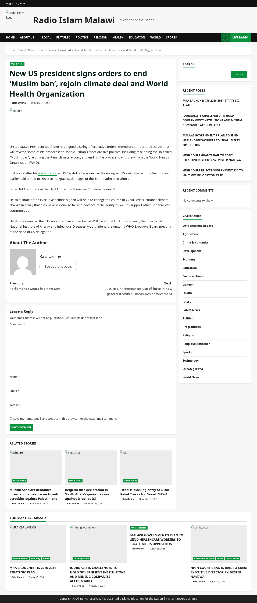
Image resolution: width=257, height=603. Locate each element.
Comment (17, 324)
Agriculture (191, 234)
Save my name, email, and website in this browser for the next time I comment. (65, 419)
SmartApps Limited (184, 599)
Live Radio (240, 37)
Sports (171, 37)
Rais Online (19, 102)
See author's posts (58, 266)
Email (14, 391)
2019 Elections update (198, 225)
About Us (27, 37)
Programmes (192, 327)
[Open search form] (217, 37)
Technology (191, 360)
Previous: (35, 286)
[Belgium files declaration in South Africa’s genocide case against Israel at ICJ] (91, 467)
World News (17, 63)
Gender (188, 285)
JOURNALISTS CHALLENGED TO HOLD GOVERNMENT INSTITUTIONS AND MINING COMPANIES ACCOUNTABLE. (212, 120)
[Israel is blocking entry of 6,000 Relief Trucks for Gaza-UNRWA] (146, 467)
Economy (189, 259)
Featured (63, 37)
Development (192, 251)
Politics (82, 37)
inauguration (47, 173)
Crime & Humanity (196, 242)
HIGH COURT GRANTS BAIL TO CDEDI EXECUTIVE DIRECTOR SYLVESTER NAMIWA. (219, 572)
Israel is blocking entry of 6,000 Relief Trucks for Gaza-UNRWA (144, 492)
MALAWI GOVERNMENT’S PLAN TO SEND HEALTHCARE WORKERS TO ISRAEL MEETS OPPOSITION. (211, 140)
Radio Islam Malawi (74, 20)
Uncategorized (193, 369)
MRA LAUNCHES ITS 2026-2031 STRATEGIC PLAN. (33, 570)
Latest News (191, 310)
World (155, 37)
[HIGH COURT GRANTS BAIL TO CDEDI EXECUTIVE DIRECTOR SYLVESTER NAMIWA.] (219, 544)
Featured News (193, 276)
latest (187, 301)
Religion (100, 37)
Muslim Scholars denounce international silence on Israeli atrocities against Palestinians (34, 494)
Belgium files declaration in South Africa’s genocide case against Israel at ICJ (87, 494)
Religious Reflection (196, 343)
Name (15, 377)
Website (15, 405)
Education (137, 37)
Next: (138, 288)
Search (189, 64)
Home (10, 37)
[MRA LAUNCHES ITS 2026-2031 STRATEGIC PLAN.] (38, 544)
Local (46, 37)
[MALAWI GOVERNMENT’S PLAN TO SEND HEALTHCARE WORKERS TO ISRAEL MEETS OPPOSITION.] (158, 527)
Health (118, 37)
